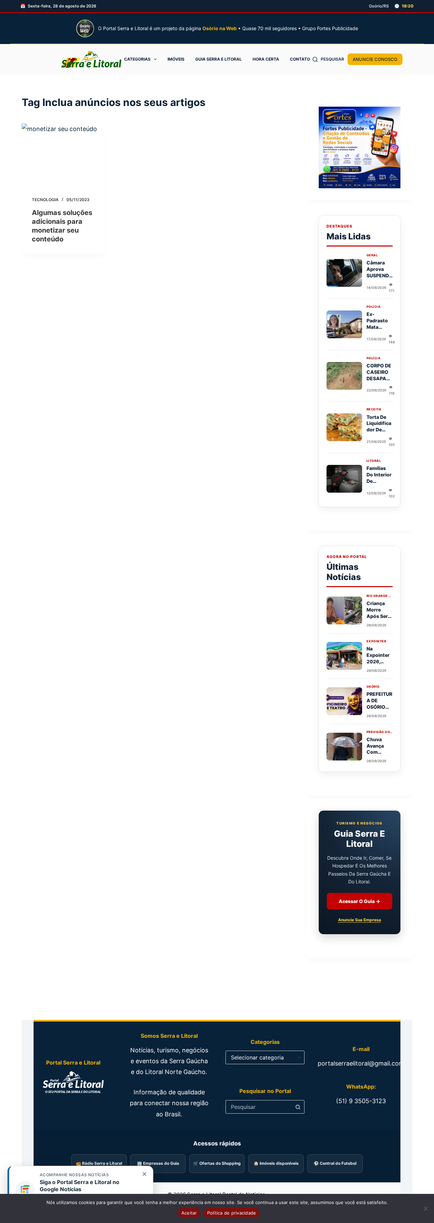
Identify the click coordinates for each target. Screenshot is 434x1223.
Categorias (137, 59)
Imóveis (175, 59)
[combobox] (258, 1107)
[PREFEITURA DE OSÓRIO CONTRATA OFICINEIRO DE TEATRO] (344, 701)
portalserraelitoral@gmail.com (361, 1063)
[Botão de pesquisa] (297, 1106)
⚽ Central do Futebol (335, 1163)
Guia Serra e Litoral (218, 59)
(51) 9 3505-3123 (361, 1100)
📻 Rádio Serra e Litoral (99, 1163)
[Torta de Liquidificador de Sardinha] (344, 427)
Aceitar (189, 1213)
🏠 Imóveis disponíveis (276, 1163)
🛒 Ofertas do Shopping (217, 1163)
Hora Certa (266, 59)
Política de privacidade (231, 1213)
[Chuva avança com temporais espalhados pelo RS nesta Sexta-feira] (344, 746)
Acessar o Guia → (359, 901)
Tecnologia (45, 199)
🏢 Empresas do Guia (158, 1163)
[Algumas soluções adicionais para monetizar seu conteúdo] (63, 155)
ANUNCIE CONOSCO (375, 59)
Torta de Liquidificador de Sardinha (379, 426)
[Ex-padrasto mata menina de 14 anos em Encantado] (344, 324)
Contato (300, 59)
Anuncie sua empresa (359, 919)
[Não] (425, 1208)
